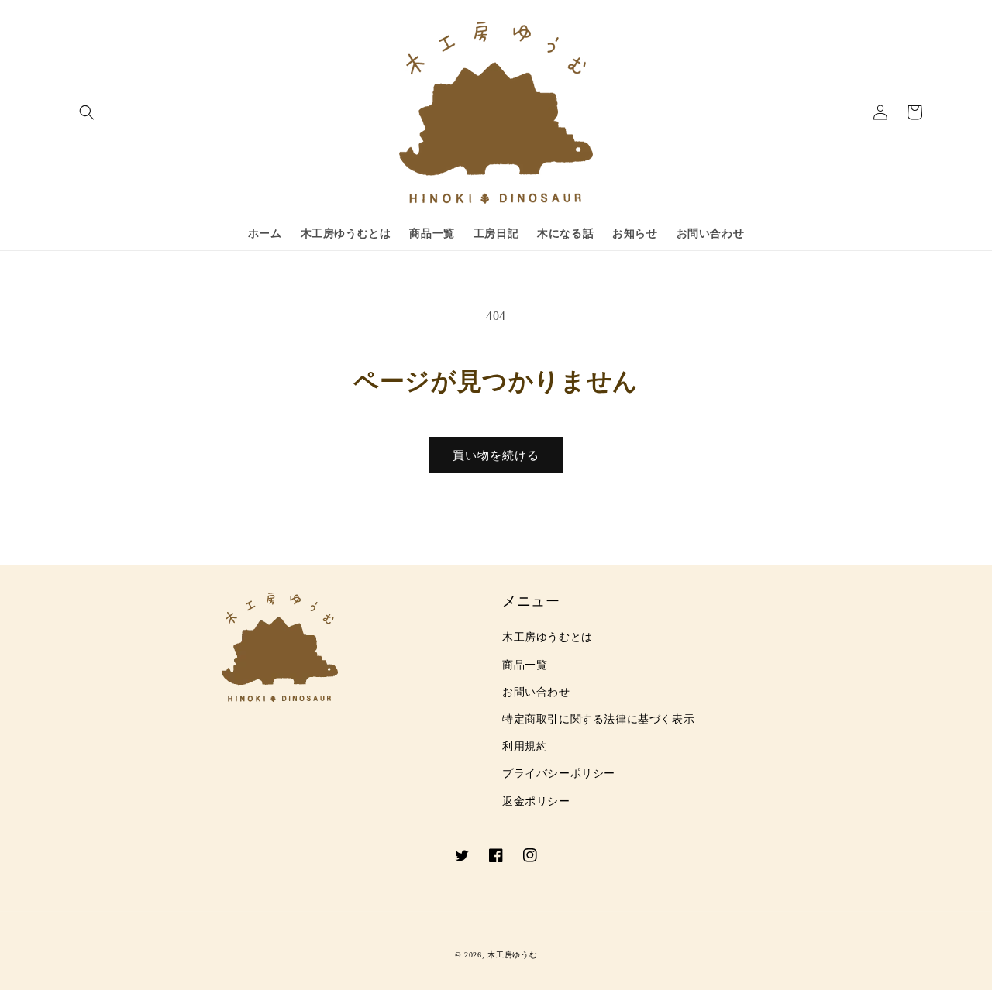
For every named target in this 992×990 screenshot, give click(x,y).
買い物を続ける (496, 455)
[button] (87, 112)
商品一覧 (524, 665)
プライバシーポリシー (558, 773)
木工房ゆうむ (512, 954)
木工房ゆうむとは (547, 637)
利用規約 (524, 746)
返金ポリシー (536, 801)
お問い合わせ (536, 692)
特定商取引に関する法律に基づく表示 (598, 719)
